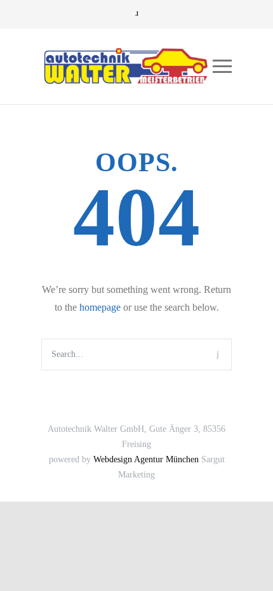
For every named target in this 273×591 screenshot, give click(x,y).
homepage (100, 307)
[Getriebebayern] (127, 66)
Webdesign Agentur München (146, 459)
